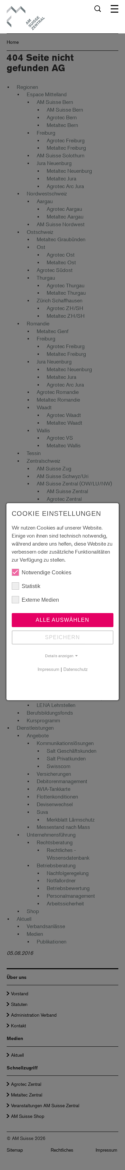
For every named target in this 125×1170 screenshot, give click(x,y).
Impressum (48, 669)
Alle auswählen (62, 620)
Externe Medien (40, 600)
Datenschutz (75, 669)
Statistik (31, 586)
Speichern (62, 637)
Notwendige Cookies (46, 572)
